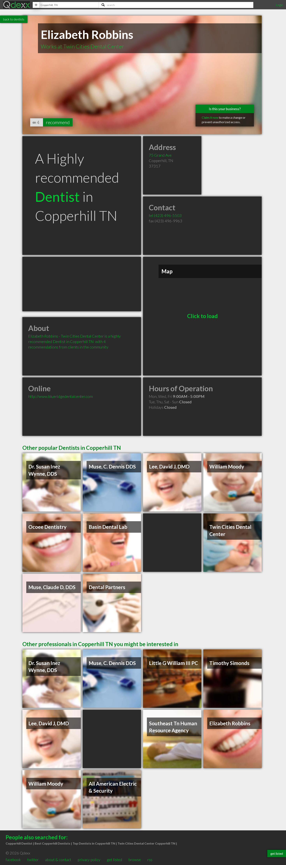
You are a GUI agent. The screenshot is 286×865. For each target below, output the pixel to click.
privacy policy (89, 859)
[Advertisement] (81, 284)
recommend (58, 122)
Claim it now (210, 117)
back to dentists (13, 19)
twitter (33, 859)
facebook (13, 859)
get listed (114, 859)
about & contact (58, 859)
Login (279, 5)
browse (134, 859)
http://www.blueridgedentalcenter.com (60, 396)
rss (149, 859)
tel (165, 215)
